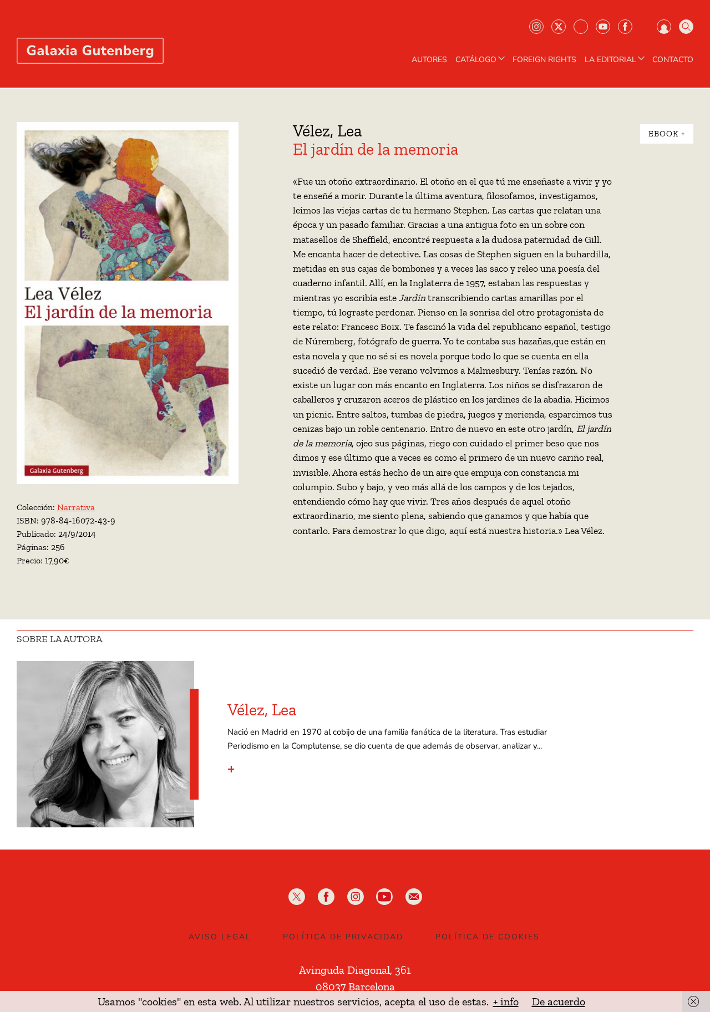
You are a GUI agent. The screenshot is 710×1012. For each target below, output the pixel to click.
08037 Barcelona (355, 986)
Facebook (625, 26)
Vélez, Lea (327, 131)
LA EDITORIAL (610, 60)
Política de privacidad (343, 937)
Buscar (686, 26)
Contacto (672, 60)
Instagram (536, 26)
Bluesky (581, 26)
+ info (506, 1001)
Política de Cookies (487, 937)
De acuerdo (558, 1001)
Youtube (603, 26)
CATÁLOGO (475, 60)
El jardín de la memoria (375, 149)
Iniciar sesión (664, 26)
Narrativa (76, 507)
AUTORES (429, 60)
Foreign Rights (544, 60)
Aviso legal (220, 937)
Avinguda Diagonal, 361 (355, 970)
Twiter (558, 26)
